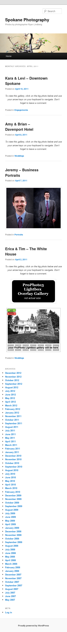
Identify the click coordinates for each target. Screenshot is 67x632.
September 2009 (13, 506)
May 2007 (10, 599)
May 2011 (10, 437)
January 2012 (12, 412)
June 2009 (10, 516)
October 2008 (12, 538)
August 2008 (11, 545)
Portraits (18, 234)
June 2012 (10, 394)
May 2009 (10, 520)
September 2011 (13, 423)
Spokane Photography (27, 19)
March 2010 (11, 488)
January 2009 (12, 527)
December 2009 (13, 495)
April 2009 (10, 524)
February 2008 (12, 567)
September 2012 (13, 383)
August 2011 (11, 426)
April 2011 (10, 441)
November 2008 (13, 535)
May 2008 (10, 556)
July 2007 (10, 592)
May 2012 (10, 398)
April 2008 (10, 560)
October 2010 (12, 463)
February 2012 (12, 409)
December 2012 (13, 372)
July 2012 (10, 391)
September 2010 (13, 466)
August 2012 (11, 387)
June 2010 (10, 477)
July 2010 (10, 473)
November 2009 (13, 499)
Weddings (19, 155)
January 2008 (12, 571)
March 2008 (11, 563)
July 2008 (10, 549)
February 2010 (12, 491)
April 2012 (10, 401)
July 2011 (10, 430)
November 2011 (13, 416)
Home (9, 56)
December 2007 (13, 574)
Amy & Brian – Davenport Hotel (19, 126)
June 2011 (10, 434)
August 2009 (11, 509)
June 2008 (10, 553)
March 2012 (11, 405)
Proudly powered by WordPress (33, 625)
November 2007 (13, 578)
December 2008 (13, 531)
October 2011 (12, 419)
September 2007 (13, 585)
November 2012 (13, 376)
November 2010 (13, 459)
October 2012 (12, 380)
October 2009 (12, 502)
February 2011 (12, 448)
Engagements (21, 109)
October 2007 (12, 581)
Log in (8, 612)
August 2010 (11, 470)
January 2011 (12, 452)
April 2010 (10, 484)
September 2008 (13, 542)
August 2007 (11, 589)
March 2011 (11, 445)
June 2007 (10, 596)
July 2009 (10, 513)
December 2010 (13, 455)
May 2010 (10, 481)
